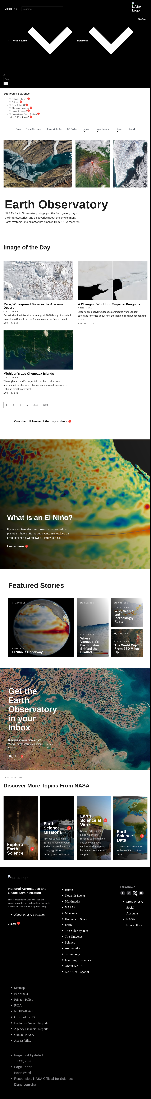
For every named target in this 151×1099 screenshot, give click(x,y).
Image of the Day (55, 129)
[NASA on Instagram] (129, 893)
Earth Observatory (34, 129)
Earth (18, 129)
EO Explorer (73, 129)
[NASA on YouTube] (141, 893)
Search (132, 129)
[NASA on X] (135, 893)
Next (45, 405)
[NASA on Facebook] (122, 893)
